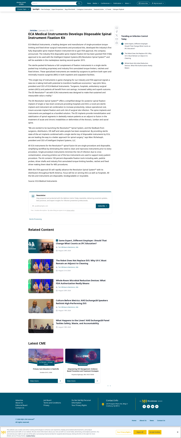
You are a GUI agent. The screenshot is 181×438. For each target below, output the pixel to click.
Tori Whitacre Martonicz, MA (68, 247)
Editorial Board (21, 405)
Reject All (140, 432)
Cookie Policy (30, 436)
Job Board (47, 400)
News (89, 3)
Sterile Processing (35, 219)
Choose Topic (21, 9)
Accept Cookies (155, 432)
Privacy (46, 405)
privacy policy (70, 210)
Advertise (19, 400)
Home (134, 420)
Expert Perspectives (57, 9)
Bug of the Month (70, 9)
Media (95, 3)
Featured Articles (99, 9)
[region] (90, 432)
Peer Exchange (45, 9)
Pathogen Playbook (118, 9)
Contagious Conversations (84, 9)
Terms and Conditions (52, 403)
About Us (19, 403)
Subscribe (101, 206)
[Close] (177, 432)
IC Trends (108, 9)
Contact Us (20, 408)
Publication (117, 3)
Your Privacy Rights (79, 405)
